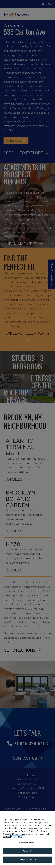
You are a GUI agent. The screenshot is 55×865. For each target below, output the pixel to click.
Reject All (27, 851)
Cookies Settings (27, 842)
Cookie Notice (18, 837)
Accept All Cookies (27, 859)
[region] (27, 838)
